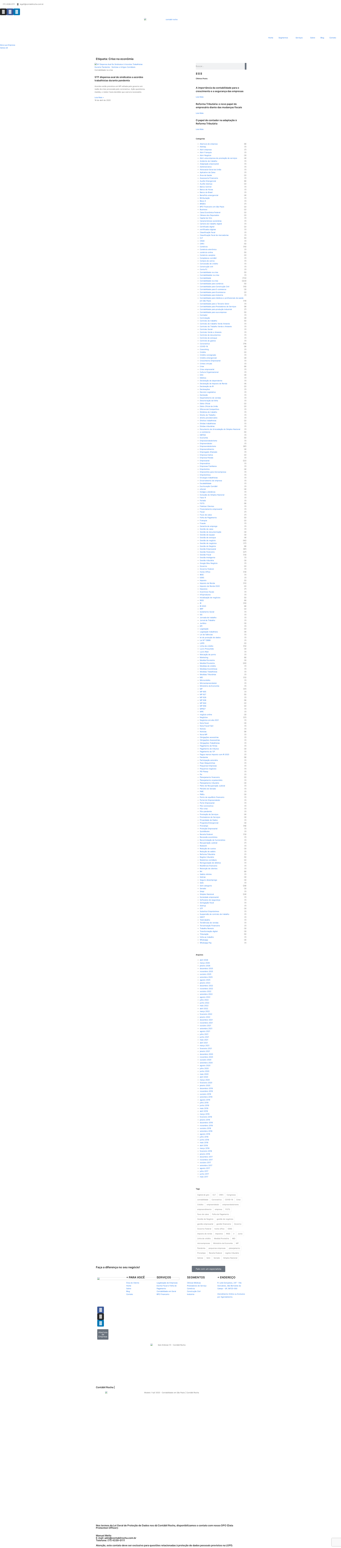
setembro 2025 (206, 977)
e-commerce (205, 432)
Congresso (231, 1195)
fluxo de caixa (203, 1214)
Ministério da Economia (209, 686)
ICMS (202, 578)
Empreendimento (207, 449)
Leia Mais (200, 97)
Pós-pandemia (206, 811)
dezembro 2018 (206, 1122)
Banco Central (205, 187)
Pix (201, 774)
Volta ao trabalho (207, 937)
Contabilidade (205, 278)
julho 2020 (204, 1068)
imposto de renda (204, 1234)
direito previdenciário (208, 418)
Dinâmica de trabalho (208, 412)
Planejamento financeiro (210, 777)
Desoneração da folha (209, 401)
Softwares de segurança (210, 900)
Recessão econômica (208, 837)
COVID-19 (204, 346)
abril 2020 (204, 1077)
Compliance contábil (208, 258)
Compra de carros (207, 261)
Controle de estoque (208, 338)
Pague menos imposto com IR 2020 (214, 754)
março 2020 (205, 1080)
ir (233, 1234)
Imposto (203, 580)
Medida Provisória (207, 663)
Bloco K (203, 201)
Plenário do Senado (208, 789)
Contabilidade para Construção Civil (214, 286)
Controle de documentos (210, 335)
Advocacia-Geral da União (210, 169)
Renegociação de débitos (210, 863)
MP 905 (203, 692)
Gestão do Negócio (208, 546)
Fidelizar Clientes (207, 506)
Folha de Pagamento (208, 517)
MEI (201, 677)
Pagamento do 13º (207, 751)
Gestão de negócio (208, 540)
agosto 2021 (205, 1031)
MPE (202, 712)
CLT (201, 238)
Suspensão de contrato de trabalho (214, 914)
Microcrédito (205, 680)
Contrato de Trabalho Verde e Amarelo (216, 326)
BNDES (203, 204)
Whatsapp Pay (206, 943)
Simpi (202, 891)
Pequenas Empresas (208, 766)
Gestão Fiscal (205, 555)
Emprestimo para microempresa (213, 472)
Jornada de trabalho (208, 617)
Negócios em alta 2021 (209, 720)
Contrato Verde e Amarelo (211, 332)
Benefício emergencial (209, 195)
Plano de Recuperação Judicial (212, 786)
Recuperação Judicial (208, 843)
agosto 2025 (205, 980)
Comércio (204, 247)
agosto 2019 (205, 1100)
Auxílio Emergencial (208, 181)
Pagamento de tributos (209, 749)
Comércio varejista (207, 255)
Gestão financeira (207, 552)
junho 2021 (204, 1037)
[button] (197, 73)
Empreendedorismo (208, 446)
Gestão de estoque (208, 537)
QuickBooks (205, 831)
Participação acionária (209, 760)
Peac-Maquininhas (207, 763)
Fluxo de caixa (206, 515)
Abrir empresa (206, 150)
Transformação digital (209, 931)
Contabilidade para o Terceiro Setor (214, 304)
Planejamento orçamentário (211, 780)
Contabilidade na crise (209, 281)
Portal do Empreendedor (210, 800)
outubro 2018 (205, 1128)
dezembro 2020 (206, 1054)
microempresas (203, 1243)
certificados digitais (208, 229)
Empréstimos (205, 475)
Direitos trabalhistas (208, 420)
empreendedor (213, 1204)
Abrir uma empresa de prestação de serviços (218, 158)
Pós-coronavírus (206, 806)
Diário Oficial (205, 403)
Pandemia (204, 757)
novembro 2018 (206, 1125)
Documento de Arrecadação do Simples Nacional (220, 429)
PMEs (202, 794)
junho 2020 (204, 1071)
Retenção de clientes (208, 868)
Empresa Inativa (206, 455)
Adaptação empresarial (209, 164)
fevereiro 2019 (206, 1117)
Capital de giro (203, 1195)
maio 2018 (204, 1142)
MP (201, 689)
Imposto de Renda (207, 583)
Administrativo (206, 167)
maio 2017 (204, 1177)
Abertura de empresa (209, 144)
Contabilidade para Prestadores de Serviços (218, 306)
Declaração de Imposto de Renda (213, 383)
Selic (202, 883)
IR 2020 (203, 606)
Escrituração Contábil (208, 486)
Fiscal (202, 512)
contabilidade (202, 1200)
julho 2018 (204, 1137)
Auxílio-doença (206, 184)
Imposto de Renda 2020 (210, 586)
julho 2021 (204, 1034)
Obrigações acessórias (209, 737)
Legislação (204, 629)
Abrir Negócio (205, 155)
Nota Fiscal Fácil (206, 726)
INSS (202, 600)
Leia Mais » (99, 97)
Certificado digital (207, 227)
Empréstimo (205, 469)
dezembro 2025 (206, 968)
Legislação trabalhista (209, 632)
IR (200, 603)
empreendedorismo (230, 1204)
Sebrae (203, 877)
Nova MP (203, 734)
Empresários (205, 463)
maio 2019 (204, 1108)
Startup (203, 906)
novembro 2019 (206, 1091)
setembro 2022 (206, 994)
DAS (201, 375)
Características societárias (211, 221)
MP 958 (203, 706)
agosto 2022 (205, 997)
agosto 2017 (205, 1168)
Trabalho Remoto (207, 928)
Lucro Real (204, 652)
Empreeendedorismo (208, 441)
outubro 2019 (205, 1094)
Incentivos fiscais (207, 592)
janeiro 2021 (205, 1051)
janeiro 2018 (205, 1154)
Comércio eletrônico (208, 249)
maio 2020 (204, 1074)
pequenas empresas (217, 1248)
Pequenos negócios (208, 769)
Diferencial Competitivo (209, 409)
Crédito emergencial (208, 358)
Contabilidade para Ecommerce (213, 292)
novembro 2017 (206, 1160)
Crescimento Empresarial (210, 361)
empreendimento (204, 1209)
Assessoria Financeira (209, 178)
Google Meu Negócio (209, 563)
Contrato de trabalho (208, 321)
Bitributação (205, 198)
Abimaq (203, 147)
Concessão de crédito (209, 264)
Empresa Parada (206, 458)
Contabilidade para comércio (211, 284)
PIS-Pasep (204, 771)
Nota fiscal (204, 723)
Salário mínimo (206, 874)
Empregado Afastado (208, 452)
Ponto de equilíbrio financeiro (212, 797)
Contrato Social (206, 329)
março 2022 (205, 1011)
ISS (201, 615)
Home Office (205, 572)
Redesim (203, 846)
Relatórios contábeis (208, 860)
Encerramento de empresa (211, 480)
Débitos (203, 378)
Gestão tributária (207, 560)
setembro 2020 (206, 1063)
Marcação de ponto (208, 654)
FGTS (202, 503)
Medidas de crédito (208, 666)
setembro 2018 (206, 1131)
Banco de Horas (206, 189)
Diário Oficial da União (209, 406)
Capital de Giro (206, 218)
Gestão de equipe (207, 535)
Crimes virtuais (206, 364)
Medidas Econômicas (208, 669)
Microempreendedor (208, 683)
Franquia (203, 520)
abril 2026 (204, 960)
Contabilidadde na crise (209, 275)
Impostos (203, 589)
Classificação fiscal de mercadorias (214, 235)
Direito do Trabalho (208, 415)
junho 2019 (204, 1105)
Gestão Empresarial (208, 549)
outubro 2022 (205, 991)
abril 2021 (204, 1043)
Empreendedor (206, 443)
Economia (204, 438)
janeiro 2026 (205, 966)
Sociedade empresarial (209, 897)
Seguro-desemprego (208, 880)
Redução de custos (208, 848)
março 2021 (204, 1045)
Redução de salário (208, 851)
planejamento (234, 1248)
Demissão (204, 395)
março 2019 (204, 1114)
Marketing (204, 657)
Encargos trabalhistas (209, 478)
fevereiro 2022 (206, 1014)
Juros (240, 1234)
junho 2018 (204, 1140)
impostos (219, 1234)
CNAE (202, 241)
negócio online (206, 714)
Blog (322, 38)
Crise (202, 366)
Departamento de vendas (210, 398)
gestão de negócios (225, 1219)
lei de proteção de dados (210, 637)
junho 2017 (204, 1174)
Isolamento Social (207, 612)
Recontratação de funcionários (212, 840)
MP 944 (203, 703)
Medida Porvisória (207, 660)
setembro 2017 (206, 1165)
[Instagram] (3, 12)
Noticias (203, 731)
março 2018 (204, 1148)
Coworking (204, 349)
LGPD (202, 643)
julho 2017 (204, 1171)
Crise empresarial (207, 369)
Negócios (204, 717)
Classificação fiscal (207, 232)
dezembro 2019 (206, 1088)
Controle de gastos (208, 341)
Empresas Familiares (208, 466)
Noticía (203, 729)
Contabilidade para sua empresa (213, 312)
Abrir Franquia (206, 152)
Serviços (299, 38)
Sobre (312, 38)
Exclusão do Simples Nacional (212, 495)
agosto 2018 (205, 1134)
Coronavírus (205, 344)
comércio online (206, 252)
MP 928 (203, 697)
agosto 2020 (205, 1065)
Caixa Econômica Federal (210, 212)
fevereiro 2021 (206, 1048)
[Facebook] (10, 12)
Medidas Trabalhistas (208, 672)
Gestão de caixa (206, 529)
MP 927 (203, 694)
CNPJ (202, 244)
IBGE (202, 575)
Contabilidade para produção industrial (216, 309)
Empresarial (204, 461)
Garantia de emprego (208, 526)
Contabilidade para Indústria (211, 295)
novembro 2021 (206, 1023)
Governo (203, 566)
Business (203, 209)
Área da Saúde (206, 175)
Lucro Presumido (207, 649)
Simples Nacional (207, 894)
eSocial (203, 489)
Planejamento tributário (209, 783)
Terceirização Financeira (210, 926)
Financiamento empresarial (211, 509)
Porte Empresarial (207, 803)
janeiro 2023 (205, 983)
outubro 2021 (205, 1025)
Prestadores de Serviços (210, 817)
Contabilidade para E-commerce (213, 289)
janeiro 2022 (205, 1017)
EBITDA (203, 435)
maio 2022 (204, 1005)
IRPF (201, 609)
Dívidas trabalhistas (208, 423)
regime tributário (232, 1253)
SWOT (202, 917)
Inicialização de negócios (210, 597)
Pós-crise (204, 809)
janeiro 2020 (205, 1085)
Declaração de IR (207, 386)
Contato (332, 38)
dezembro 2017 (206, 1157)
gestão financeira (223, 1224)
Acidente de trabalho (208, 161)
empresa (218, 1209)
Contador (204, 315)
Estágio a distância (207, 492)
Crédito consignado (208, 355)
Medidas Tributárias (208, 674)
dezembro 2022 (206, 986)
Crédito (203, 352)
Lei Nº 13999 (205, 640)
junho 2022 (204, 1003)
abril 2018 (204, 1145)
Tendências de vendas (209, 923)
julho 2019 (204, 1103)
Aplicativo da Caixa (207, 172)
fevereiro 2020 (206, 1083)
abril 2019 (204, 1111)
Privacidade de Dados (209, 820)
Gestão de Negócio (205, 1219)
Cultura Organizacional (209, 372)
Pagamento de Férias (208, 746)
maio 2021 (204, 1040)
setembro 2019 (206, 1097)
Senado (203, 888)
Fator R (203, 498)
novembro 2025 (206, 971)
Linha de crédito (206, 646)
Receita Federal (206, 834)
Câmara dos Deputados (209, 215)
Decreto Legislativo (208, 392)
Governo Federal (207, 569)
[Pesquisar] (245, 66)
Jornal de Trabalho (207, 620)
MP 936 (203, 700)
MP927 (203, 709)
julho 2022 (204, 1000)
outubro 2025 (205, 974)
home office (219, 1229)
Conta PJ (203, 269)
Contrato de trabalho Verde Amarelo (215, 324)
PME (202, 791)
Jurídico (203, 623)
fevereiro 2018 (206, 1151)
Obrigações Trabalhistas (210, 743)
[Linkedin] (16, 12)
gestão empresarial (205, 1224)
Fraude (203, 523)
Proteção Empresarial (208, 828)
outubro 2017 (205, 1162)
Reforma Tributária (207, 854)
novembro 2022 (206, 988)
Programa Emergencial (209, 823)
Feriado (203, 500)
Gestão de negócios (208, 543)
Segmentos (283, 38)
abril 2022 (204, 1008)
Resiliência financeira (208, 866)
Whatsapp (204, 940)
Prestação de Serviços (209, 814)
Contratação (205, 318)
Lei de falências (206, 634)
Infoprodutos (205, 595)
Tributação (204, 934)
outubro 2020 (205, 1060)
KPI (201, 626)
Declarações (205, 389)
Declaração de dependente (211, 381)
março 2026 (205, 963)
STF (201, 908)
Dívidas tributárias (207, 426)
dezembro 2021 (206, 1020)
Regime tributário (207, 857)
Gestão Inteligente (207, 557)
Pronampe (204, 826)
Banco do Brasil (206, 192)
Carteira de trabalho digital (211, 224)
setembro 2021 (206, 1028)
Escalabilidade (205, 483)
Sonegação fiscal (207, 903)
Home (270, 38)
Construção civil (206, 266)
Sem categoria (206, 886)
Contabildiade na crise (209, 272)
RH (201, 871)
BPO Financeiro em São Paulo (212, 207)
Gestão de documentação (210, 532)
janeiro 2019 (205, 1120)
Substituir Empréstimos (209, 911)
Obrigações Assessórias (210, 740)
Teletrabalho (205, 920)
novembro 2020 (206, 1057)
